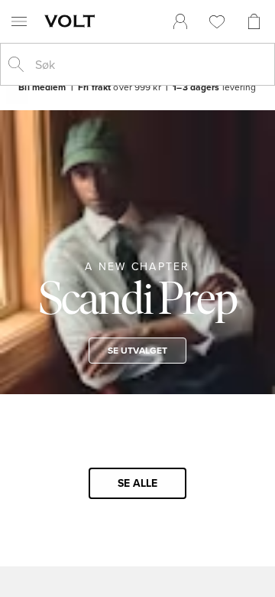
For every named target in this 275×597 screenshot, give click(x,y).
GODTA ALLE (138, 385)
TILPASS (131, 430)
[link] (180, 21)
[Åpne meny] (19, 21)
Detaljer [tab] (137, 110)
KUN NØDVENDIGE (138, 475)
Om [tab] (221, 110)
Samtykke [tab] (54, 110)
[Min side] (180, 21)
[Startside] (72, 21)
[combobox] (149, 64)
